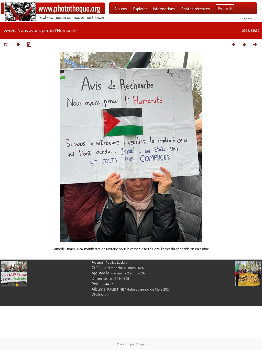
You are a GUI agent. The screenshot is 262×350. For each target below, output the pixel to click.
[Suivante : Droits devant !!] (255, 44)
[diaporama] (18, 44)
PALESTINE (115, 289)
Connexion (244, 18)
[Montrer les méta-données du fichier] (29, 44)
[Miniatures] (233, 44)
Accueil (9, 30)
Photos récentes (195, 9)
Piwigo (140, 344)
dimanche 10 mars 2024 (126, 267)
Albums (120, 9)
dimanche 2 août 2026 (128, 273)
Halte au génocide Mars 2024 (148, 289)
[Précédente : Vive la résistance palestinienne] (244, 44)
